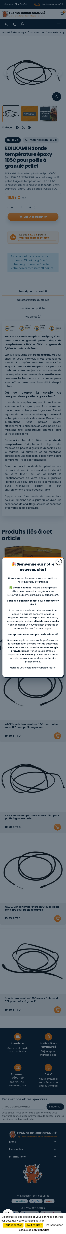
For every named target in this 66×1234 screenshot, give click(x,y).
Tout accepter (13, 1225)
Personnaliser (54, 1225)
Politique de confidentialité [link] (33, 1230)
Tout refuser (34, 1225)
